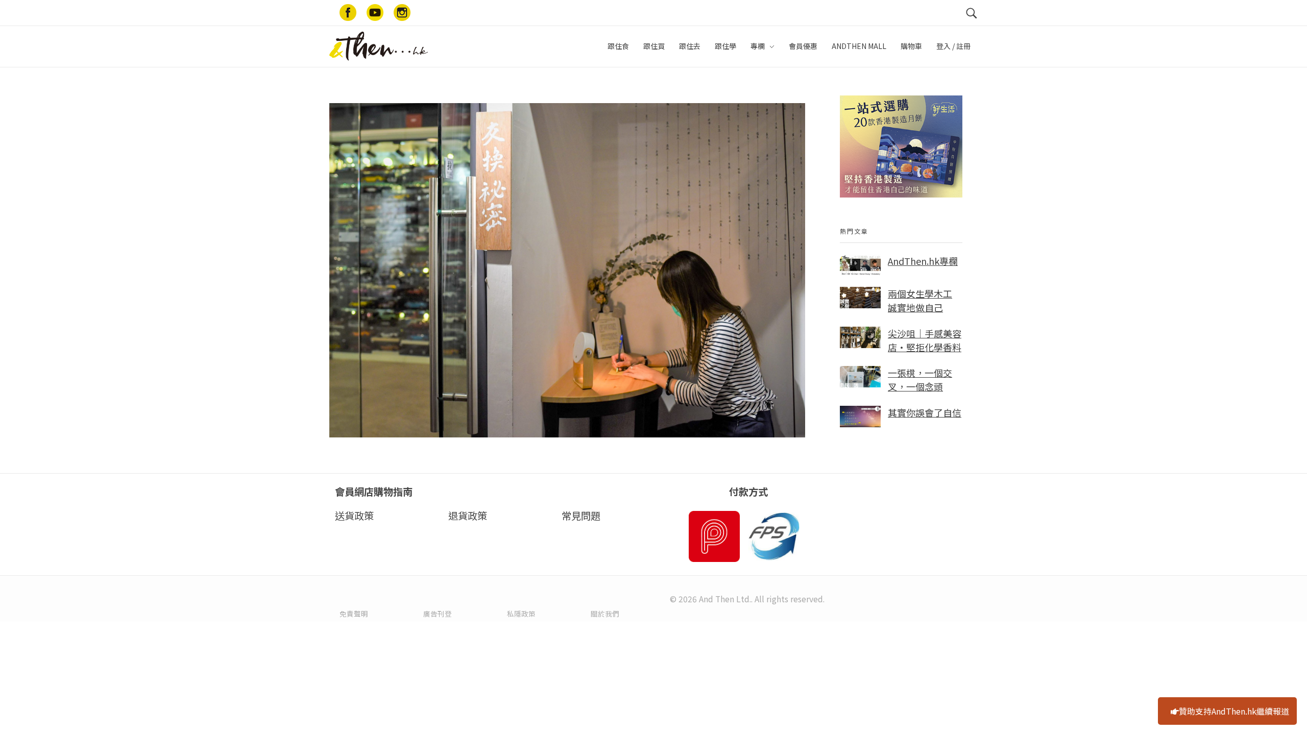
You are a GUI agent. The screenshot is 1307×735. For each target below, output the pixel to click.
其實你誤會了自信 (924, 412)
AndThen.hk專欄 (923, 260)
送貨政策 (354, 515)
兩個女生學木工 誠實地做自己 (920, 300)
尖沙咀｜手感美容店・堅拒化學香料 (924, 340)
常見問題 (581, 515)
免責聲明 (354, 613)
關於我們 (605, 613)
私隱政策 (521, 613)
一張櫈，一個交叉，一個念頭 (920, 379)
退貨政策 (467, 515)
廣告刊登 (437, 613)
